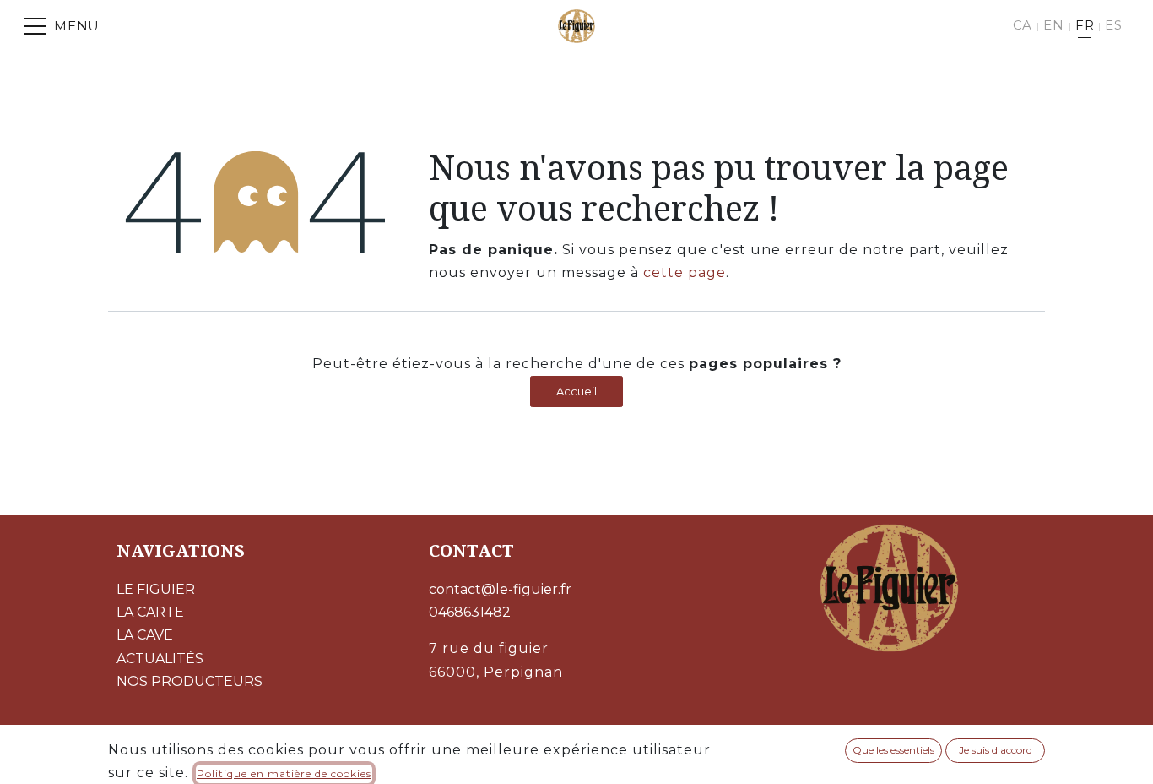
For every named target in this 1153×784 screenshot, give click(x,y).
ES (1114, 25)
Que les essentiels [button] (893, 749)
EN (1053, 25)
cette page (684, 272)
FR (1085, 25)
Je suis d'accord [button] (995, 749)
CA (1023, 25)
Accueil (576, 391)
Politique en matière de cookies (284, 773)
